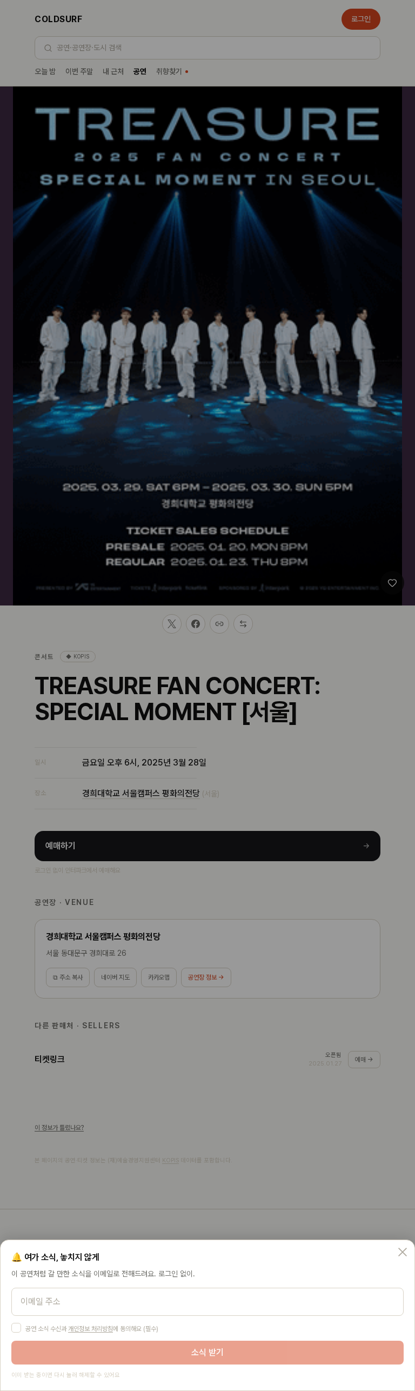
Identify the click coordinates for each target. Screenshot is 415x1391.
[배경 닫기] (207, 695)
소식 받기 (207, 1352)
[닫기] (402, 1252)
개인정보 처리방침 (90, 1329)
